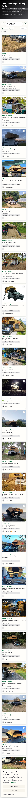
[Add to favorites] (24, 37)
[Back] (2, 23)
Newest (22, 28)
